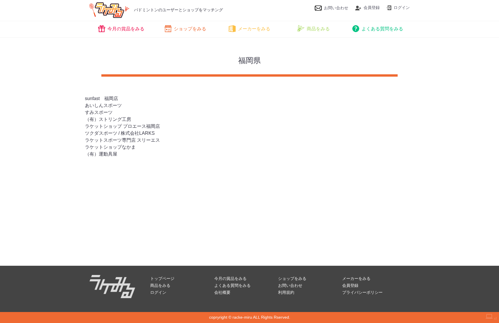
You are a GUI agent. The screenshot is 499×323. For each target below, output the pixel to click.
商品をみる (318, 28)
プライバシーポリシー (362, 292)
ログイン (402, 7)
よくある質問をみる (382, 28)
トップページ (162, 278)
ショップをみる (190, 28)
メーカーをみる (254, 28)
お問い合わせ (336, 7)
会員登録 (372, 7)
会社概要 (222, 292)
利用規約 (286, 292)
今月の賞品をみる (125, 28)
